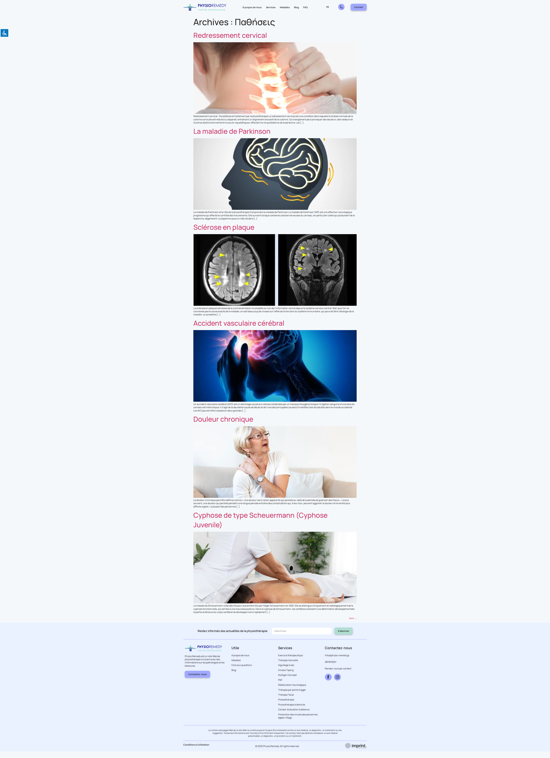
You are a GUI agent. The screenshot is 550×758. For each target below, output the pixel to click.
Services (271, 7)
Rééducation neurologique (292, 684)
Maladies (285, 7)
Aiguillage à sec (286, 665)
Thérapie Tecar (286, 694)
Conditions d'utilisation (196, 744)
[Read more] (341, 7)
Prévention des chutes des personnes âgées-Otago (298, 716)
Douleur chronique (223, 419)
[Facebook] (328, 677)
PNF (280, 680)
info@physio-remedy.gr (337, 655)
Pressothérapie (286, 699)
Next (353, 618)
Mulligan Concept (287, 675)
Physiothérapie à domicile (291, 704)
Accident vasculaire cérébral (238, 323)
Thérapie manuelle (288, 660)
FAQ (305, 7)
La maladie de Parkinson (231, 131)
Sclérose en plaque (223, 227)
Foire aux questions (241, 665)
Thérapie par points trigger (292, 689)
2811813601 (330, 661)
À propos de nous (252, 7)
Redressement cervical (230, 35)
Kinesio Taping (285, 670)
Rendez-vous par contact (338, 668)
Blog (296, 7)
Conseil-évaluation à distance (294, 709)
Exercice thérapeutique (290, 655)
